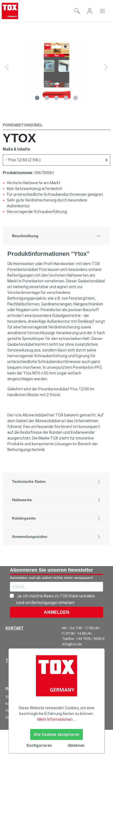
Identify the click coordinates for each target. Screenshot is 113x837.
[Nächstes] (106, 67)
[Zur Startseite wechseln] (10, 11)
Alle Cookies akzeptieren (56, 734)
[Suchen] (77, 11)
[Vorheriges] (7, 67)
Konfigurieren (39, 745)
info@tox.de (71, 644)
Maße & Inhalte (16, 149)
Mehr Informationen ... (56, 719)
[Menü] (102, 11)
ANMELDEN (56, 612)
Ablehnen (76, 745)
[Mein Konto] (89, 11)
